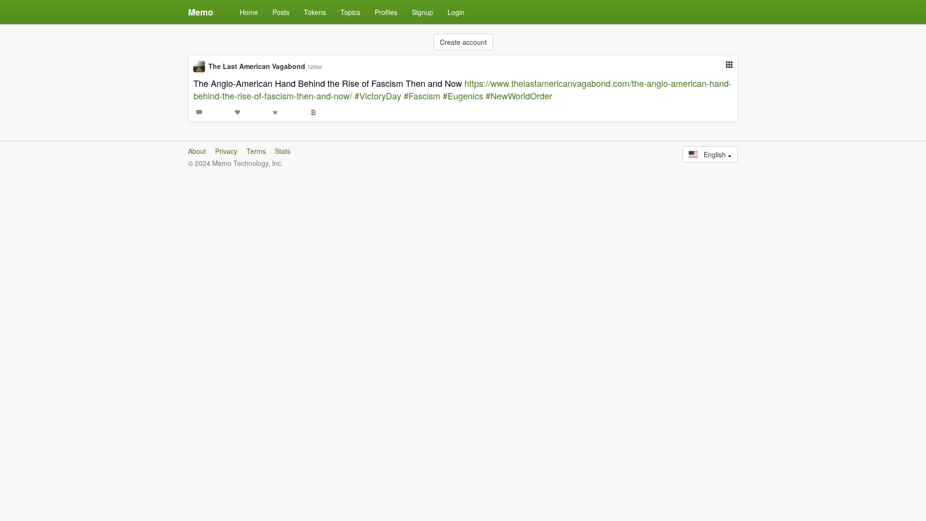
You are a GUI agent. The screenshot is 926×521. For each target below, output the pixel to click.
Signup (422, 12)
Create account (463, 42)
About (197, 151)
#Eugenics (463, 95)
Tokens (315, 12)
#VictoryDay (377, 95)
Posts (280, 12)
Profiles (386, 12)
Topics (350, 12)
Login (456, 12)
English (713, 154)
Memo (200, 12)
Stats (282, 151)
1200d (314, 66)
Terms (256, 151)
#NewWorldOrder (519, 95)
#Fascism (422, 95)
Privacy (226, 151)
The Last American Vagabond (256, 66)
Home (249, 12)
